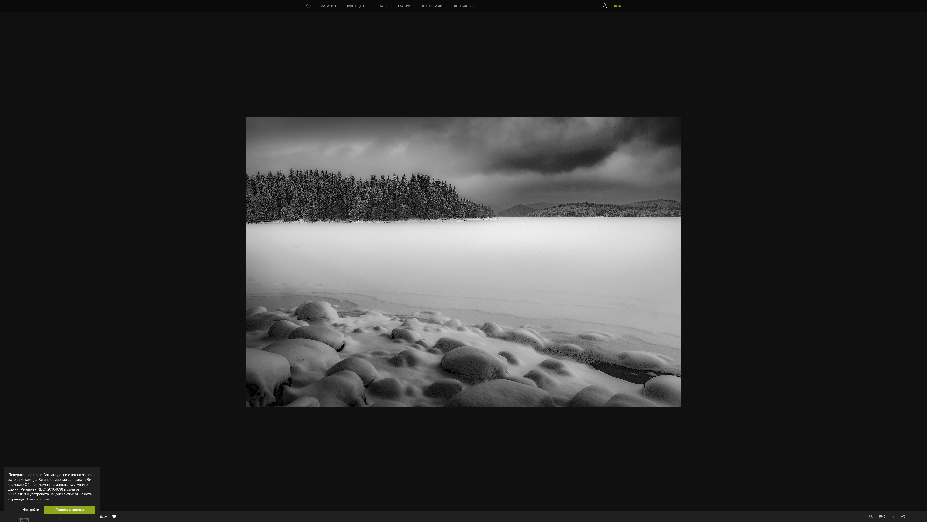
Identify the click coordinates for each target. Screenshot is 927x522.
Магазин (328, 6)
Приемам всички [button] (69, 509)
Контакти (463, 6)
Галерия (405, 6)
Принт (358, 6)
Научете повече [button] (37, 499)
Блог (384, 6)
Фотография (433, 6)
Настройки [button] (30, 509)
